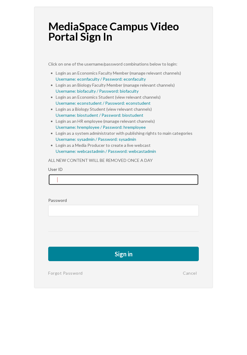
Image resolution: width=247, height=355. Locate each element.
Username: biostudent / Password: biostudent (99, 115)
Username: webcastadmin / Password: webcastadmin (106, 151)
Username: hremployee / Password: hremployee (101, 127)
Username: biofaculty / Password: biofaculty (97, 91)
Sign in (124, 254)
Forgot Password (65, 273)
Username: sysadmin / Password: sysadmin (96, 139)
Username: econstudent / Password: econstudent (103, 103)
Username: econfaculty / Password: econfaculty (101, 79)
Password (57, 200)
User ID (55, 169)
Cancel (190, 273)
